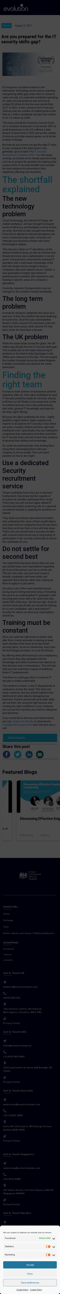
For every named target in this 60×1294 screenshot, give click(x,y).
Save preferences (30, 1282)
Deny (30, 1273)
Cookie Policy (22, 1290)
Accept (30, 1264)
